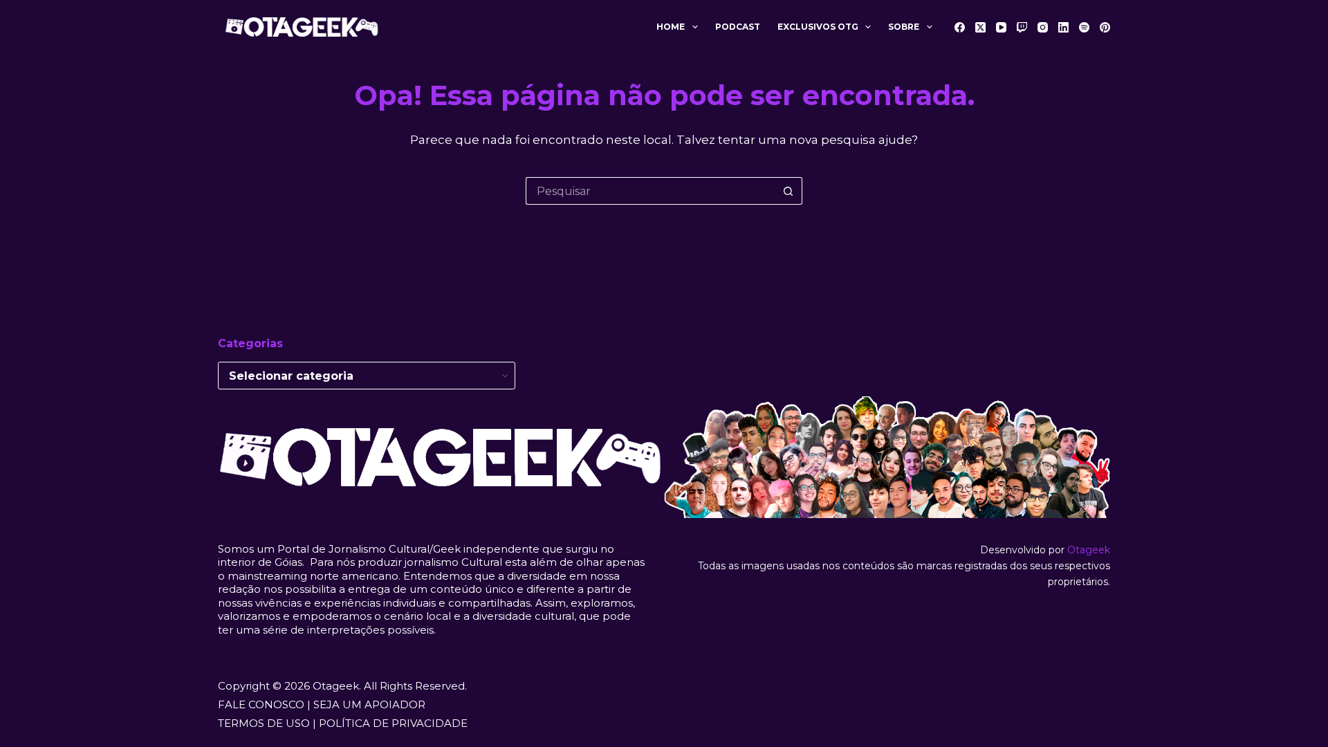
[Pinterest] (1105, 27)
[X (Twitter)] (980, 27)
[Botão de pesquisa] (788, 191)
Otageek (1088, 550)
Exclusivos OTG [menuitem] (817, 26)
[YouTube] (1001, 27)
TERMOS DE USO (264, 723)
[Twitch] (1022, 27)
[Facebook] (959, 27)
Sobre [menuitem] (903, 26)
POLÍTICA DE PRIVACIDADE (393, 723)
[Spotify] (1084, 27)
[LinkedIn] (1063, 27)
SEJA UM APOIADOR (369, 704)
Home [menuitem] (670, 26)
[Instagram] (1043, 27)
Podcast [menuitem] (737, 26)
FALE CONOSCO (261, 704)
